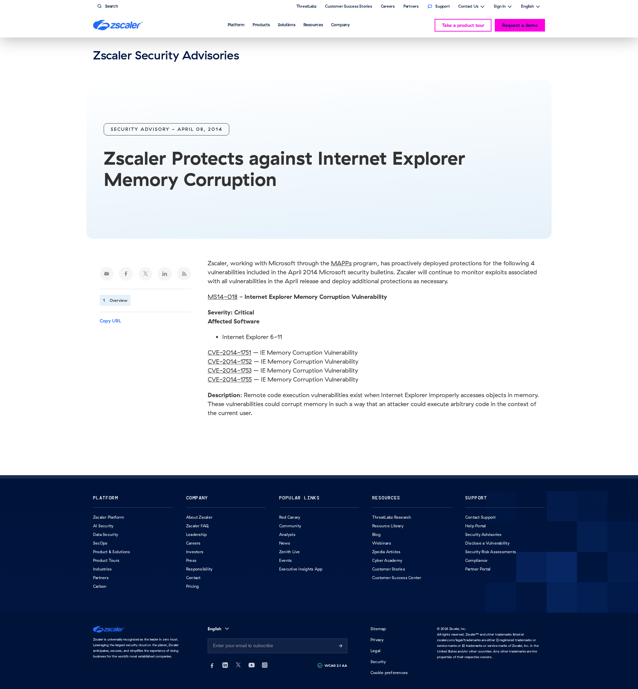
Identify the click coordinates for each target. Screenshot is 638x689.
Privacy (377, 639)
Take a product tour (463, 25)
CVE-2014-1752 (230, 361)
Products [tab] (261, 24)
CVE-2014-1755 (230, 379)
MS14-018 (223, 297)
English (527, 7)
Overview (118, 300)
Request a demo (520, 25)
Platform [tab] (236, 24)
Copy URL (110, 321)
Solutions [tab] (286, 24)
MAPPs (341, 263)
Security (378, 661)
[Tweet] (146, 274)
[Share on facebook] (126, 274)
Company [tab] (340, 24)
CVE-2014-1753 (230, 370)
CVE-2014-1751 (229, 352)
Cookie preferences (389, 672)
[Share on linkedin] (165, 274)
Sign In (500, 7)
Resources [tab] (313, 24)
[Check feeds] (184, 274)
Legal (375, 650)
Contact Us (468, 7)
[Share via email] (107, 274)
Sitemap (378, 628)
